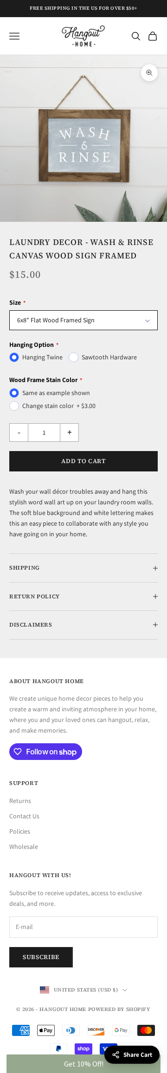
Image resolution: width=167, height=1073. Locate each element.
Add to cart (83, 461)
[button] (83, 1063)
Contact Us (24, 816)
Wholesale (23, 846)
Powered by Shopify (119, 1009)
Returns (20, 801)
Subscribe (41, 957)
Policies (19, 831)
